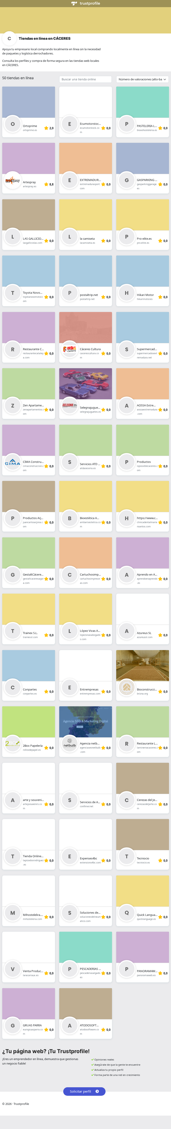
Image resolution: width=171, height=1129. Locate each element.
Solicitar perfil (80, 1091)
